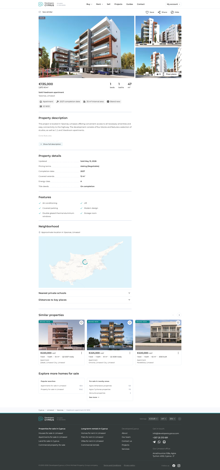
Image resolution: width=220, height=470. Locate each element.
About (125, 433)
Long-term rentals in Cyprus (94, 429)
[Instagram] (178, 466)
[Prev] (42, 335)
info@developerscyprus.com (166, 433)
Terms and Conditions (112, 465)
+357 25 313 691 (160, 437)
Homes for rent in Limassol (93, 433)
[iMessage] (164, 442)
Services (125, 449)
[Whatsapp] (159, 442)
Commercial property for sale (52, 445)
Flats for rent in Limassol (92, 437)
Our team (126, 437)
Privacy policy (129, 465)
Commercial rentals (90, 445)
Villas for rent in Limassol (92, 441)
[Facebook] (173, 466)
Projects (125, 445)
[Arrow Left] (173, 315)
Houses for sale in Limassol (51, 433)
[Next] (82, 335)
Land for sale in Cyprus (49, 441)
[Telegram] (154, 442)
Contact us (127, 441)
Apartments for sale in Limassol (53, 437)
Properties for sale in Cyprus (52, 429)
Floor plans (171, 74)
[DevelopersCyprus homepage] (46, 4)
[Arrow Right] (179, 315)
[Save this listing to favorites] (81, 322)
